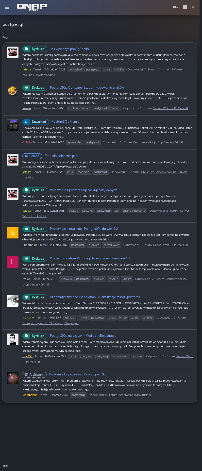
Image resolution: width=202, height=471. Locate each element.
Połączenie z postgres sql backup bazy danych (74, 190)
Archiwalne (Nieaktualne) (135, 395)
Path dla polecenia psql (54, 156)
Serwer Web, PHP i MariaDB (170, 108)
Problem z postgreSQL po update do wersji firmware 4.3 (81, 258)
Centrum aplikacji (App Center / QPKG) (158, 142)
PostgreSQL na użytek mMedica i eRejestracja (74, 335)
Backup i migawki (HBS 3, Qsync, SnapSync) (50, 323)
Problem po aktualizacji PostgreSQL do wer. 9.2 (75, 229)
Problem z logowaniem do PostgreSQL (67, 374)
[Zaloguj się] (175, 7)
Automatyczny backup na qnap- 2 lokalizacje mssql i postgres (86, 297)
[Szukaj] (193, 7)
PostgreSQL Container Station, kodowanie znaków (78, 87)
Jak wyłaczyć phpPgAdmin (60, 49)
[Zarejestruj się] (185, 7)
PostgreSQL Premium (57, 121)
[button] (7, 7)
